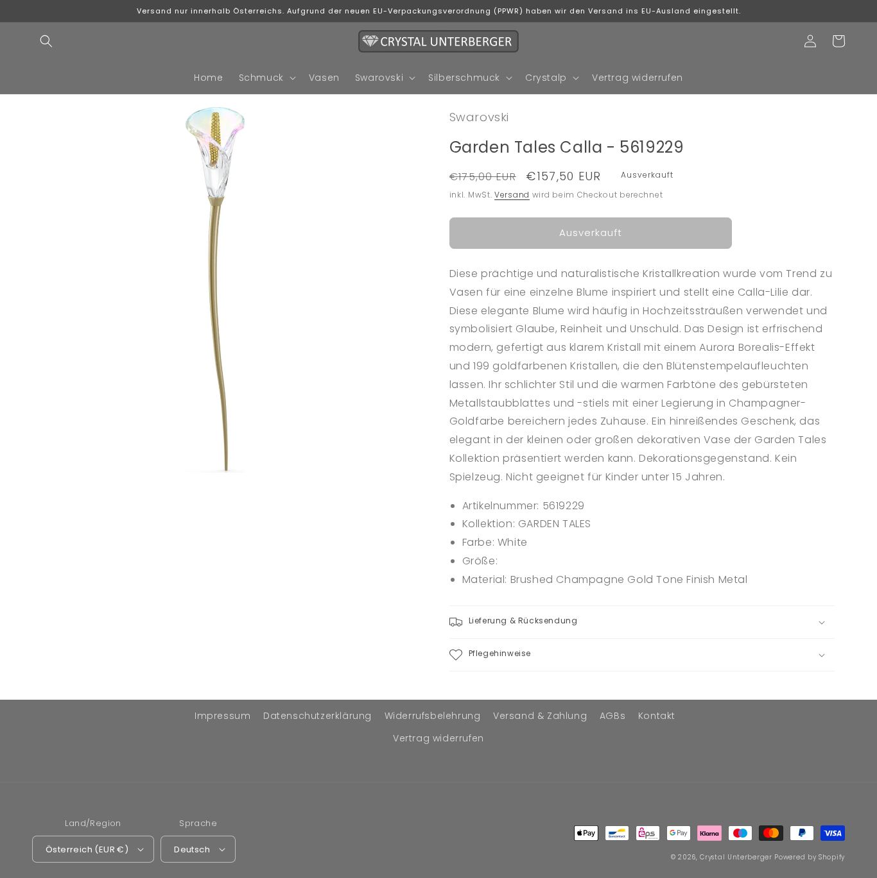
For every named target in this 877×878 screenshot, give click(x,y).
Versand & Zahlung (540, 715)
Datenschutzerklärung (317, 715)
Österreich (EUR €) (87, 849)
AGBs (612, 715)
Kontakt (656, 715)
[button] (46, 41)
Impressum (222, 715)
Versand (512, 194)
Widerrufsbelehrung (433, 715)
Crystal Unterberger (736, 857)
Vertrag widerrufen (438, 738)
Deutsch (192, 849)
